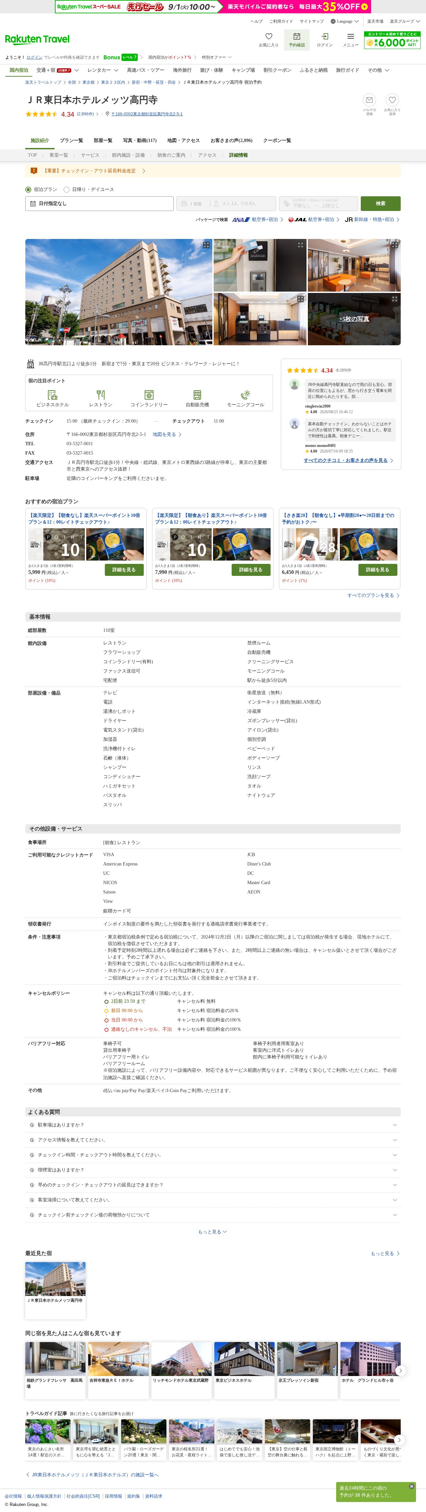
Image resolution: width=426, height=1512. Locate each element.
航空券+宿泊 (265, 219)
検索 (380, 203)
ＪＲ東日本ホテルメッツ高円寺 (91, 100)
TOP (32, 155)
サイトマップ (312, 21)
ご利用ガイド (281, 21)
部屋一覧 (103, 140)
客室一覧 (59, 155)
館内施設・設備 (128, 155)
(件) (85, 114)
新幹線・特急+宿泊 (374, 219)
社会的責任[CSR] (83, 1496)
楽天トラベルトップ (43, 82)
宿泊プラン (45, 189)
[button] (82, 1266)
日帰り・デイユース (93, 189)
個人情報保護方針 (44, 1496)
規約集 (133, 1496)
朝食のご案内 (171, 155)
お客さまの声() (232, 140)
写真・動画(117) (140, 140)
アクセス (207, 155)
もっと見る (382, 1253)
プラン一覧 (71, 140)
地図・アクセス (183, 140)
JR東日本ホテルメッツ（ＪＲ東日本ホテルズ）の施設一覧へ (95, 1474)
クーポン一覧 (277, 140)
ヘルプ (257, 21)
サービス (90, 155)
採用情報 (113, 1496)
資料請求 (153, 1496)
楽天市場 (375, 21)
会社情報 (13, 1496)
